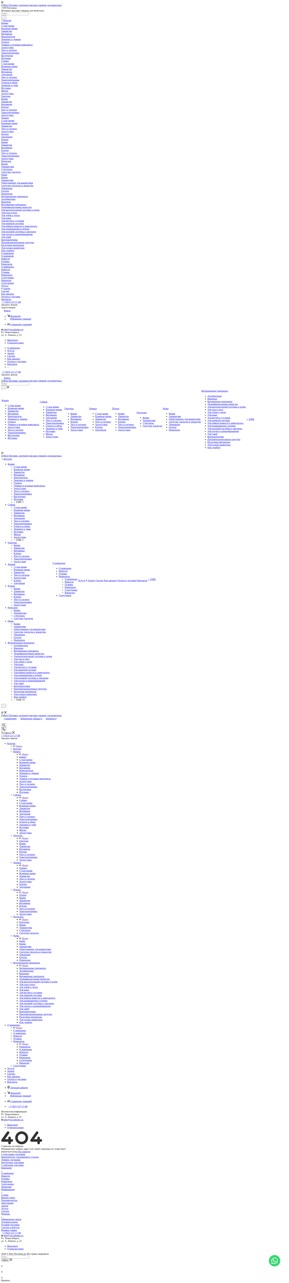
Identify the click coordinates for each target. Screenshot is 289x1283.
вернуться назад (9, 1151)
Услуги (4, 1208)
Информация (8, 1189)
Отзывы (5, 1178)
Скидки (5, 1211)
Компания (6, 1168)
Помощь (5, 1214)
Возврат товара (9, 1230)
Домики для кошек (10, 1159)
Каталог (17, 749)
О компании (19, 1030)
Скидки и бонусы (10, 1227)
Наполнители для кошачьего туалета (20, 1157)
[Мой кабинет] (2, 709)
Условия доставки (10, 1224)
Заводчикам (7, 1203)
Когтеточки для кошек (12, 1162)
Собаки (23, 800)
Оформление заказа (11, 1219)
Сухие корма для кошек (13, 1154)
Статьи (4, 1195)
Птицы (22, 895)
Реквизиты (24, 1046)
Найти (5, 1260)
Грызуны (23, 841)
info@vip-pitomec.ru (13, 329)
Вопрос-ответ (8, 1197)
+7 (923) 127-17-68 (11, 302)
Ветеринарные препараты (32, 968)
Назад (19, 746)
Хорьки (23, 868)
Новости (5, 1176)
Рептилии (24, 922)
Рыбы (22, 941)
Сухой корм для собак (12, 1165)
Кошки (22, 757)
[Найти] (3, 17)
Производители (9, 1200)
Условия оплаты (9, 1222)
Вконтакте (12, 340)
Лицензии (6, 1187)
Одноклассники (15, 343)
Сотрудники (7, 1184)
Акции (4, 1205)
